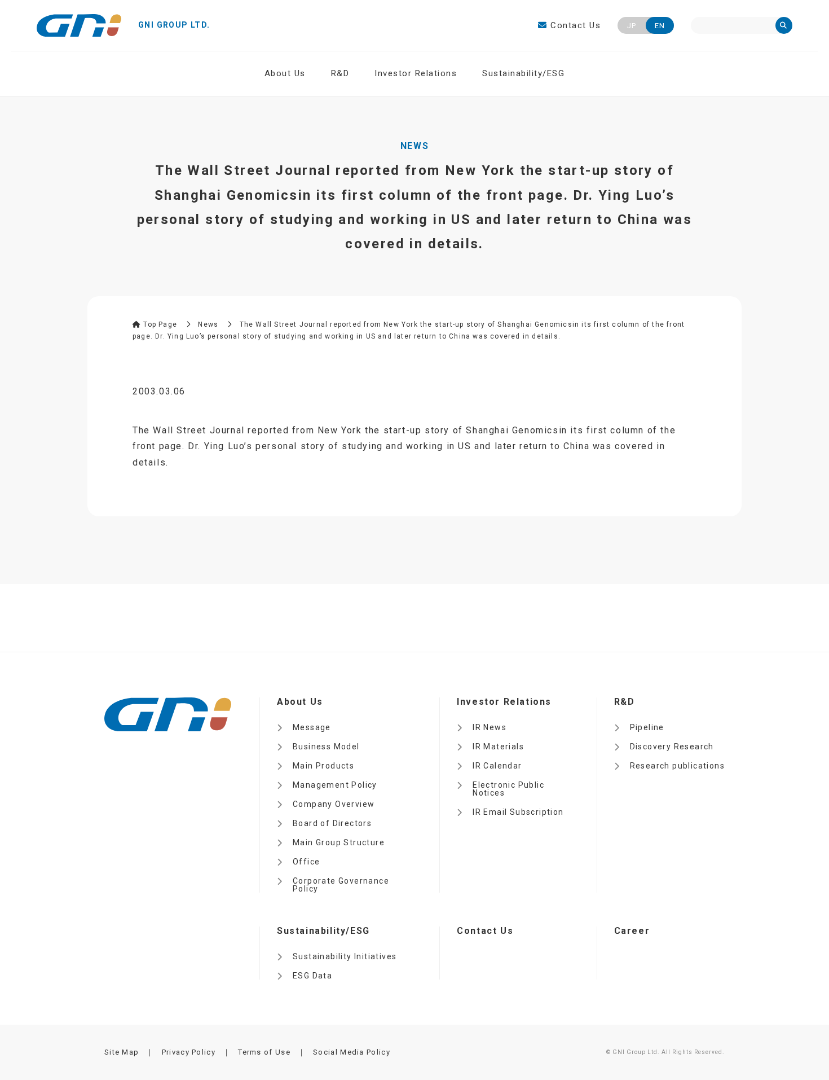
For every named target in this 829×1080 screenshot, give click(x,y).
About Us (285, 73)
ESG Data (312, 976)
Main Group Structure (339, 842)
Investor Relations (415, 73)
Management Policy (335, 785)
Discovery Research (672, 746)
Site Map (121, 1052)
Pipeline (647, 727)
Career (632, 930)
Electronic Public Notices (508, 789)
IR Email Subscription (518, 812)
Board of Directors (332, 823)
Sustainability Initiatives (344, 956)
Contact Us (574, 25)
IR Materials (498, 746)
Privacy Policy (188, 1052)
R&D (340, 73)
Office (306, 862)
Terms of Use (264, 1052)
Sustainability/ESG (523, 73)
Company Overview (333, 804)
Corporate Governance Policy (341, 885)
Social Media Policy (351, 1052)
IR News (489, 727)
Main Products (323, 766)
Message (312, 727)
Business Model (326, 746)
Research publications (677, 766)
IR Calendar (497, 766)
